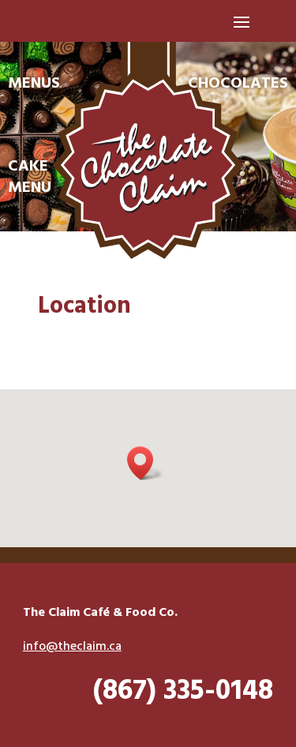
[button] (145, 463)
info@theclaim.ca (72, 646)
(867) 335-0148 (183, 692)
